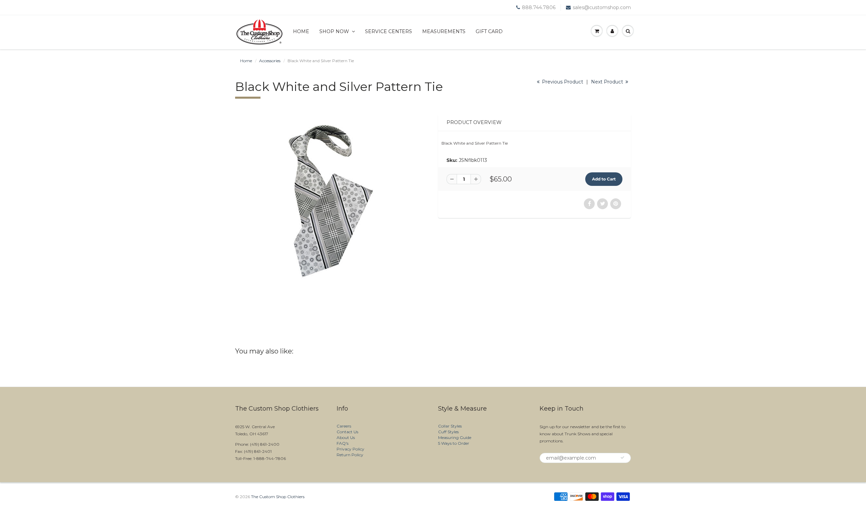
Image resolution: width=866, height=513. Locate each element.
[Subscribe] (622, 457)
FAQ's (342, 443)
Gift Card (489, 31)
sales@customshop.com (602, 7)
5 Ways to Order (453, 443)
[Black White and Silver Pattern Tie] (331, 200)
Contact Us (347, 431)
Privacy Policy (350, 448)
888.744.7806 (538, 7)
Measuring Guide (454, 437)
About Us (346, 437)
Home (301, 31)
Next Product (607, 82)
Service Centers (388, 31)
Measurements (443, 31)
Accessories (269, 60)
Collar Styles (450, 426)
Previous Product (562, 82)
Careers (344, 426)
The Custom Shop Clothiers (277, 496)
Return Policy (350, 454)
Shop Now (334, 31)
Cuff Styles (448, 431)
